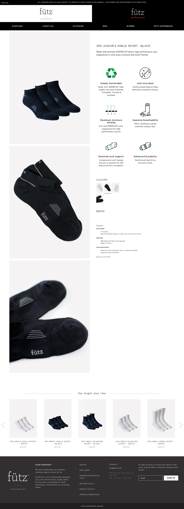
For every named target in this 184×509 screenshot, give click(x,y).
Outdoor (78, 26)
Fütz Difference (163, 26)
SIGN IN (82, 465)
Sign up (171, 478)
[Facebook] (148, 486)
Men (105, 26)
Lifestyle (48, 26)
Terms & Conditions (89, 494)
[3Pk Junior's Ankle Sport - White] (99, 188)
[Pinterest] (155, 486)
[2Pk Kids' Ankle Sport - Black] (99, 199)
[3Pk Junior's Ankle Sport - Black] (107, 188)
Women (130, 26)
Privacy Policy (87, 489)
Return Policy (86, 484)
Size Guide (84, 470)
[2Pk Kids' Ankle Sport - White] (115, 188)
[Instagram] (140, 486)
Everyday (17, 26)
